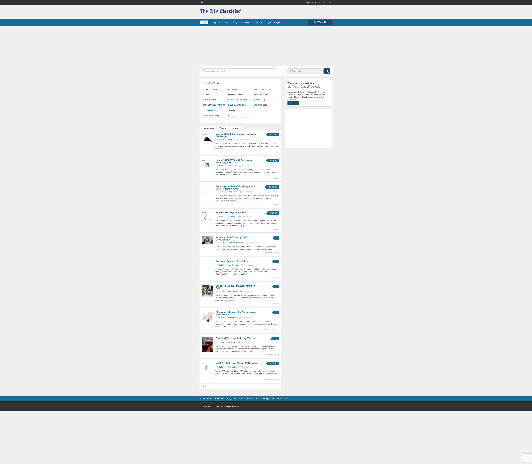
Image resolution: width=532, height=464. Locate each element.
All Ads (227, 22)
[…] (225, 148)
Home (204, 22)
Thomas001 (232, 165)
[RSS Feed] (202, 2)
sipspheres (232, 342)
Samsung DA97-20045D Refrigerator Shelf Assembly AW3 (235, 187)
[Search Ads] (326, 71)
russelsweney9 (233, 265)
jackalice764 (232, 317)
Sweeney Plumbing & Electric (231, 261)
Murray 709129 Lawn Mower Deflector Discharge (236, 135)
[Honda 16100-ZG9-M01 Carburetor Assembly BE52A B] (207, 170)
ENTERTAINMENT (210, 116)
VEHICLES (258, 105)
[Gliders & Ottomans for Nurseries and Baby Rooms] (207, 322)
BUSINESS (207, 89)
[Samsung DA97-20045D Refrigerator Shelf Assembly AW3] (207, 196)
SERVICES (258, 95)
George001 (232, 216)
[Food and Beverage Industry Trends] (207, 351)
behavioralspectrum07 (235, 243)
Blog (235, 22)
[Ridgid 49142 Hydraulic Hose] (207, 223)
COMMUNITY (208, 100)
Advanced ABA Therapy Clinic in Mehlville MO (233, 238)
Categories (215, 22)
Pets (230, 116)
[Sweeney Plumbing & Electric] (207, 271)
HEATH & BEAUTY (235, 100)
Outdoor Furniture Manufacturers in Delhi (235, 287)
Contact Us (257, 22)
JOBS (230, 110)
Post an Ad (320, 22)
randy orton (232, 192)
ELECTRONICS (209, 110)
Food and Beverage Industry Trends (235, 338)
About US (245, 22)
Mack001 (231, 139)
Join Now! (293, 103)
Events (231, 89)
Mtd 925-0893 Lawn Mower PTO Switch (236, 363)
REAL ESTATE (259, 89)
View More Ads (206, 386)
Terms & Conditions (279, 398)
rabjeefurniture (233, 291)
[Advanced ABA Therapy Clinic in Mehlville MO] (207, 243)
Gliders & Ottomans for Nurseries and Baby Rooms (236, 313)
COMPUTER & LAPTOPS (212, 105)
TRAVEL (257, 100)
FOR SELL (232, 95)
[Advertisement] (266, 45)
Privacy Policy (262, 398)
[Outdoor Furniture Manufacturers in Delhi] (207, 296)
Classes (207, 95)
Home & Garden (235, 105)
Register (322, 2)
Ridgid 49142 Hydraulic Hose (231, 212)
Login (329, 2)
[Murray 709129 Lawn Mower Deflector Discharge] (207, 144)
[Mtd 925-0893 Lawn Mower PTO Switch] (207, 373)
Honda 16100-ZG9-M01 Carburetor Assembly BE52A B (234, 161)
